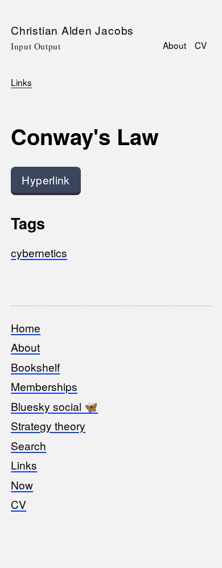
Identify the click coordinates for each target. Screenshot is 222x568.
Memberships (44, 386)
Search (28, 445)
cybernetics (39, 252)
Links (21, 82)
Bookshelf (35, 366)
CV (201, 45)
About (174, 45)
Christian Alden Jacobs (72, 30)
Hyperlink (45, 179)
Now (22, 484)
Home (25, 327)
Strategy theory (48, 425)
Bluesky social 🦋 (54, 406)
